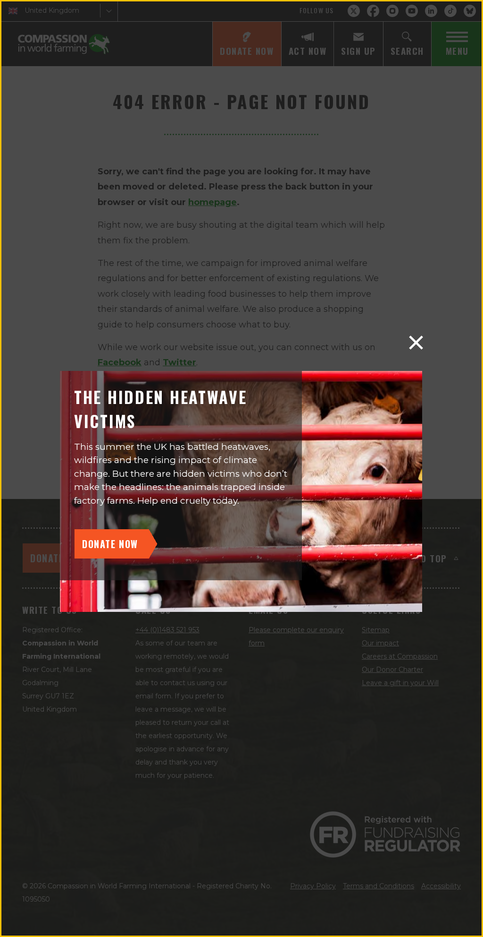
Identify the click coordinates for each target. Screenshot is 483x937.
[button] (416, 342)
